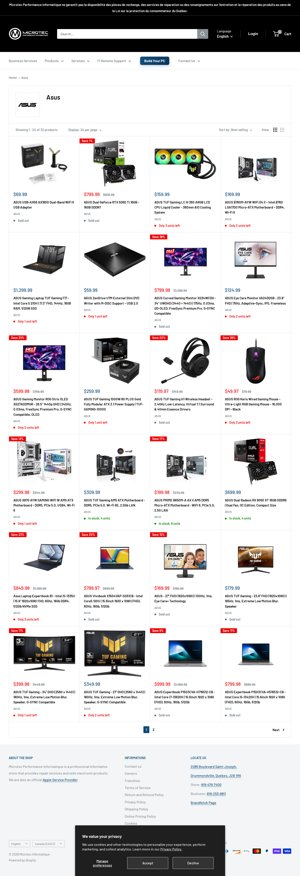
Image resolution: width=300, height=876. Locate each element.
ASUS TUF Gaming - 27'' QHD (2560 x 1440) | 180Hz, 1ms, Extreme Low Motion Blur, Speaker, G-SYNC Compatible (114, 697)
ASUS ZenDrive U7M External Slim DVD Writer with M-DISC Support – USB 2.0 (111, 300)
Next (276, 730)
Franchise (132, 780)
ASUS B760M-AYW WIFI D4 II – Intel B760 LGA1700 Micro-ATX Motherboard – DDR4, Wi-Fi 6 (255, 207)
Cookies (131, 823)
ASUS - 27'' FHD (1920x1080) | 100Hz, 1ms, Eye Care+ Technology (183, 598)
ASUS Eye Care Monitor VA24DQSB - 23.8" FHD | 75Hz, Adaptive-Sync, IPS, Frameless (255, 300)
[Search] (202, 34)
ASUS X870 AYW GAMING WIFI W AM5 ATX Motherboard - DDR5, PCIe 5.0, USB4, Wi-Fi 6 (44, 505)
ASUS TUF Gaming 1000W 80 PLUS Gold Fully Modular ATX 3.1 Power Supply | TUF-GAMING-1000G (113, 404)
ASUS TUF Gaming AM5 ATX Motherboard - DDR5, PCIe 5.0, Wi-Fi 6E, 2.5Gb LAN (114, 502)
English (15, 844)
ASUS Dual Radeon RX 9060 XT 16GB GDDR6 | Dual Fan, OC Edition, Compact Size (256, 502)
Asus (24, 77)
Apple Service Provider (60, 780)
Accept (147, 863)
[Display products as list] (282, 130)
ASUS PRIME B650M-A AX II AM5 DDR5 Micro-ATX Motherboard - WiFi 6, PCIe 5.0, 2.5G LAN (184, 505)
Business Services (23, 61)
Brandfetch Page (203, 802)
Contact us (133, 766)
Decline (193, 863)
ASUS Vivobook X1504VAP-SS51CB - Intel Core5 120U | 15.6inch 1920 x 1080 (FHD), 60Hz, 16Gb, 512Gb (113, 601)
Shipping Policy (136, 809)
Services (78, 61)
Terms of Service (138, 787)
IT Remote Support (111, 61)
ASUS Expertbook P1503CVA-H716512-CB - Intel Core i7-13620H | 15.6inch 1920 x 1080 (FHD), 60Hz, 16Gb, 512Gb (184, 697)
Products (52, 61)
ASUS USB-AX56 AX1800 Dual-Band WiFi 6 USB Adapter (43, 204)
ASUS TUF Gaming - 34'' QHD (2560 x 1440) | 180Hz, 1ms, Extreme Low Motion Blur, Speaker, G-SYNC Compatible (44, 697)
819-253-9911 (216, 793)
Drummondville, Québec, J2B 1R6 (216, 775)
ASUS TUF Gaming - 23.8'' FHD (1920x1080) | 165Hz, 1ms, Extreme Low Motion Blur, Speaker (256, 601)
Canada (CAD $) (45, 844)
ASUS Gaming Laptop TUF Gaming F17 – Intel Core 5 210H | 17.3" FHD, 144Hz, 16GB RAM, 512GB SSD (42, 303)
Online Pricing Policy (140, 816)
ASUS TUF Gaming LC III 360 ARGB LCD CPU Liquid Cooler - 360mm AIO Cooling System (182, 207)
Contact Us (186, 61)
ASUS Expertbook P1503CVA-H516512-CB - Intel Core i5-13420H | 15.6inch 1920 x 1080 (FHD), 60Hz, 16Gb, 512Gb (255, 697)
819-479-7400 (211, 784)
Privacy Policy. (171, 849)
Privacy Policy (135, 802)
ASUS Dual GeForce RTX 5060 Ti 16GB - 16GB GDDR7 (111, 204)
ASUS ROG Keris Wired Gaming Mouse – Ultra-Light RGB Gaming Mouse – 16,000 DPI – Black (253, 404)
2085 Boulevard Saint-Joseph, (214, 766)
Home (13, 77)
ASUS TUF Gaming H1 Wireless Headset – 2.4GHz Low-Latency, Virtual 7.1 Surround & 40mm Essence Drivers (184, 404)
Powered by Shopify (22, 860)
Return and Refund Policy (144, 795)
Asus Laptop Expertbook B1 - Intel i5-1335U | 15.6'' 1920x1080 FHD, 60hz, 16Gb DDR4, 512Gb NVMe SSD (44, 601)
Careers (131, 773)
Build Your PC (154, 61)
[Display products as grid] (275, 130)
